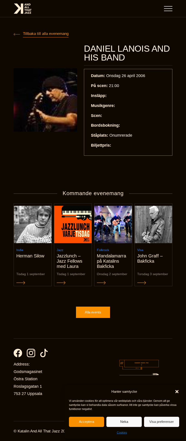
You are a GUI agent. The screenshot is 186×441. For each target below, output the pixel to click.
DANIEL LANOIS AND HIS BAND (127, 53)
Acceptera (86, 422)
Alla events (93, 312)
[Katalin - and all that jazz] (23, 8)
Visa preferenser (161, 422)
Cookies (122, 432)
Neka (124, 422)
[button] (177, 391)
